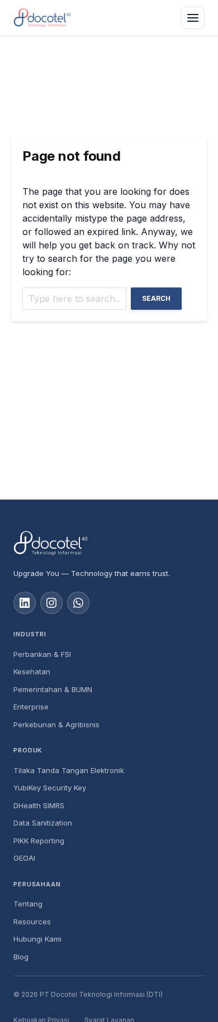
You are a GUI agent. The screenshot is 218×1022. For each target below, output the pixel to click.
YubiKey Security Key (49, 787)
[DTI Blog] (42, 17)
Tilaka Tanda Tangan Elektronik (68, 770)
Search (156, 298)
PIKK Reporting (38, 840)
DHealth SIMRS (38, 805)
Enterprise (31, 706)
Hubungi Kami (37, 938)
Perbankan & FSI (42, 654)
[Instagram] (51, 603)
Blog (21, 956)
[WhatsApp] (78, 603)
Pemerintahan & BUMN (52, 689)
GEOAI (24, 857)
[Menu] (193, 18)
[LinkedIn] (24, 603)
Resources (32, 921)
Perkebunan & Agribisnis (56, 724)
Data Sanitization (42, 822)
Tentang (27, 903)
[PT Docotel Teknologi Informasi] (109, 543)
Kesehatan (31, 671)
